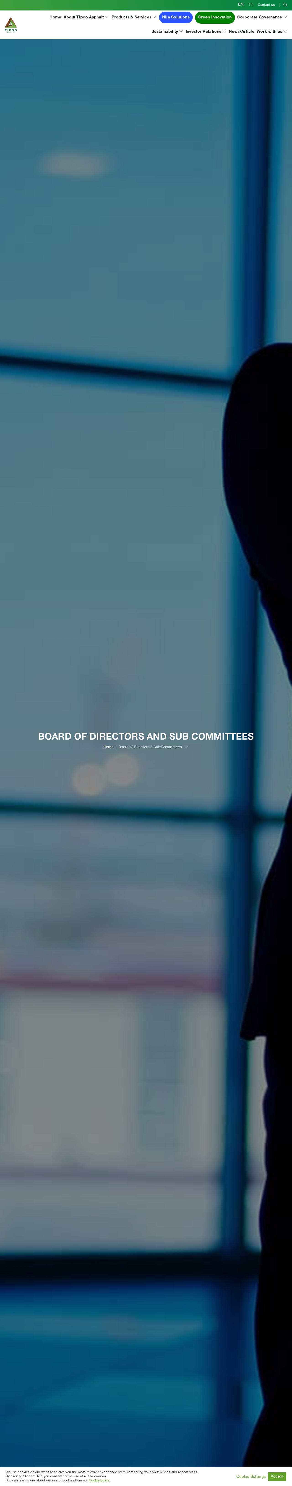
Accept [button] (277, 1477)
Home (109, 747)
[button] (86, 17)
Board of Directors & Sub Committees (150, 747)
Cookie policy (99, 1480)
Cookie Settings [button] (251, 1477)
